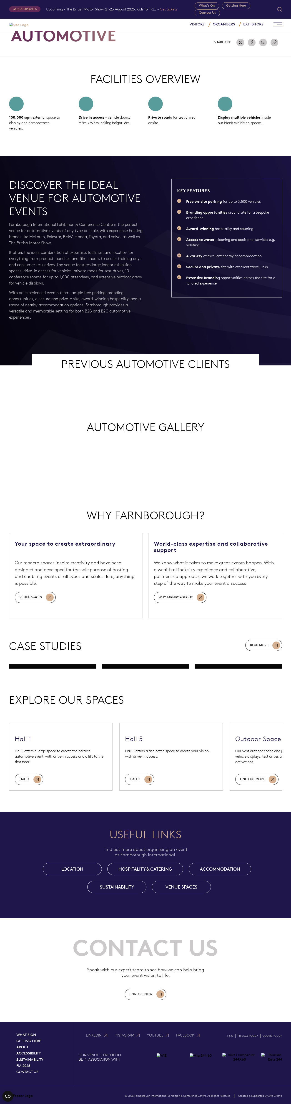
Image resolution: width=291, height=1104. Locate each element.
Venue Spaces (31, 597)
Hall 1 (24, 779)
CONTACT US (27, 1072)
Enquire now (141, 994)
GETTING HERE (28, 1041)
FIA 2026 (23, 1066)
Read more (259, 645)
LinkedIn (94, 1035)
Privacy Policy (248, 1035)
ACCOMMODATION (220, 869)
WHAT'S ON (26, 1035)
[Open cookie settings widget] (7, 1096)
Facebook (185, 1035)
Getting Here (236, 5)
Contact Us (207, 13)
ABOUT (22, 1047)
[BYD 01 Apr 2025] (145, 666)
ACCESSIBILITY (28, 1053)
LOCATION (72, 869)
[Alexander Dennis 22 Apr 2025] (238, 666)
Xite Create (275, 1095)
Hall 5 (135, 779)
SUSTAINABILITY (117, 887)
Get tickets (168, 9)
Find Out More (252, 779)
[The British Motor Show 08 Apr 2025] (52, 666)
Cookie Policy (272, 1035)
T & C (230, 1035)
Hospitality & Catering (145, 869)
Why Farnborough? (176, 597)
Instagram (124, 1035)
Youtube (155, 1035)
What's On (207, 5)
